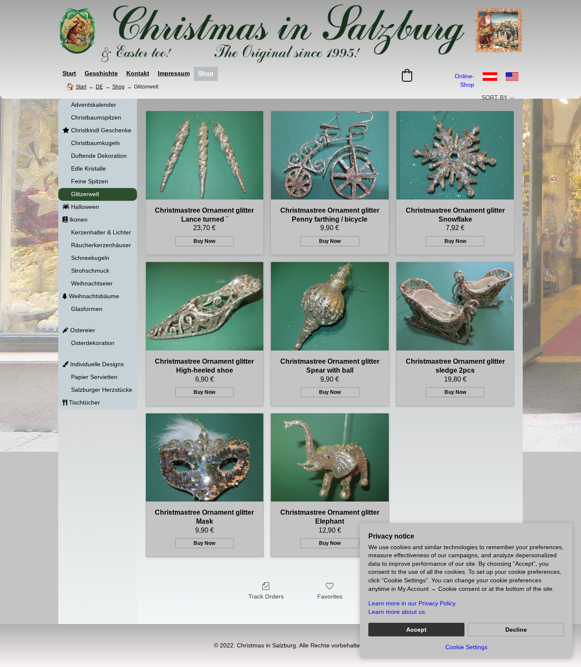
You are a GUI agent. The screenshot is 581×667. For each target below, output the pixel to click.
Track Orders (266, 596)
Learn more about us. (397, 611)
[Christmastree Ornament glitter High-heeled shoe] (205, 306)
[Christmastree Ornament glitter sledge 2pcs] (455, 306)
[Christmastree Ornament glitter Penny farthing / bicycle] (330, 155)
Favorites (329, 596)
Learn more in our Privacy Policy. (412, 603)
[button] (407, 75)
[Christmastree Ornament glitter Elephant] (330, 457)
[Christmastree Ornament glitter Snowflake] (455, 155)
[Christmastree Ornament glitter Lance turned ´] (205, 155)
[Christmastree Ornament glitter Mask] (205, 457)
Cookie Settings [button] (466, 647)
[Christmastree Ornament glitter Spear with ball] (330, 306)
